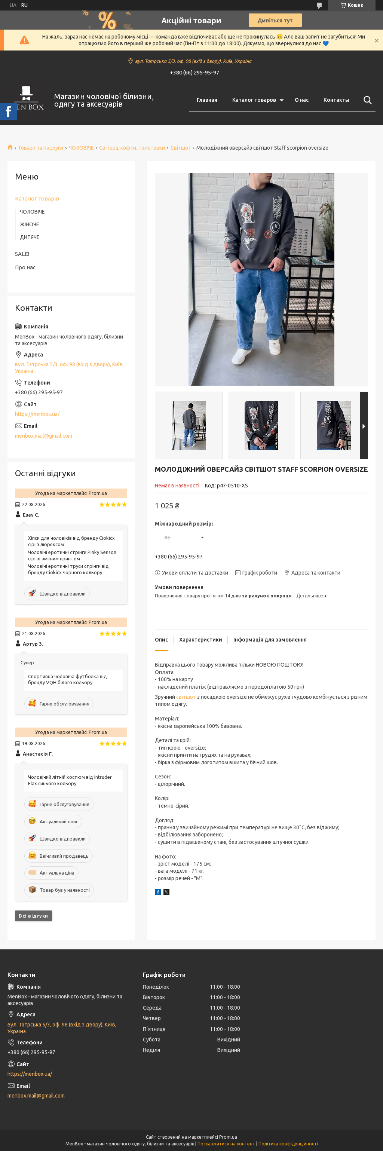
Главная (207, 100)
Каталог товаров (254, 100)
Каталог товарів (37, 198)
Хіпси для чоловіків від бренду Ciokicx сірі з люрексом (71, 541)
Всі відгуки (33, 915)
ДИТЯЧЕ (30, 237)
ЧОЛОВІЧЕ (81, 148)
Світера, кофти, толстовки (132, 148)
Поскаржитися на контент (226, 1143)
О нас (302, 100)
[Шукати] (366, 100)
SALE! (22, 254)
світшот (186, 697)
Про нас (25, 267)
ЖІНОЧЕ (29, 224)
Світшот (181, 148)
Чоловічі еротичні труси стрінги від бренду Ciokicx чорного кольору (68, 569)
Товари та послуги (40, 148)
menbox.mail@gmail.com (43, 436)
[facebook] (158, 893)
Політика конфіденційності (288, 1143)
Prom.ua (228, 1137)
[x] (166, 893)
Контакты (336, 100)
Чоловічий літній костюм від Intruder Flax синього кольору (70, 780)
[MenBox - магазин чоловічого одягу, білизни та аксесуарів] (26, 100)
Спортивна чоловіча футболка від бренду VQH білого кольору (67, 679)
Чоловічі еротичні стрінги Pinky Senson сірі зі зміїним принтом (72, 555)
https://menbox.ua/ (37, 414)
